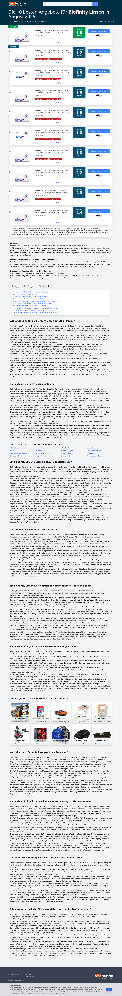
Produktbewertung (16, 980)
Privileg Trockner (67, 453)
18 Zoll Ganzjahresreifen (18, 448)
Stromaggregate (67, 451)
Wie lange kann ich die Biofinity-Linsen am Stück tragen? (31, 292)
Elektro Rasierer (92, 448)
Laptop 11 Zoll (66, 456)
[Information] (84, 37)
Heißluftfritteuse (42, 451)
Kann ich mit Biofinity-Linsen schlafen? (25, 294)
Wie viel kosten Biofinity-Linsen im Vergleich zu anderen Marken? (34, 310)
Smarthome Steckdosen (18, 453)
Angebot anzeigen (99, 31)
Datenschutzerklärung (63, 994)
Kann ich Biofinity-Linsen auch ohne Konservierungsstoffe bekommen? (35, 308)
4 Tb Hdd (13, 451)
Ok (109, 989)
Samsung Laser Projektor (96, 456)
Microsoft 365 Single (94, 451)
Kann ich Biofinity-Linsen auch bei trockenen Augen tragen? (32, 303)
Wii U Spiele (65, 448)
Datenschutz (13, 974)
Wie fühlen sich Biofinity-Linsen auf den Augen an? (29, 306)
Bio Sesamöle (15, 456)
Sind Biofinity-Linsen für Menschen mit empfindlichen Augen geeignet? (36, 301)
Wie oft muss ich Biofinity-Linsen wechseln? (27, 299)
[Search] (95, 4)
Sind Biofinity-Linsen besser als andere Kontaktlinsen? (30, 296)
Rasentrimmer (41, 456)
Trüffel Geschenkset (43, 453)
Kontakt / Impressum (29, 975)
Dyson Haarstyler (42, 448)
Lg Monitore (91, 453)
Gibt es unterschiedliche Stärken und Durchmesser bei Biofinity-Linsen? (36, 313)
